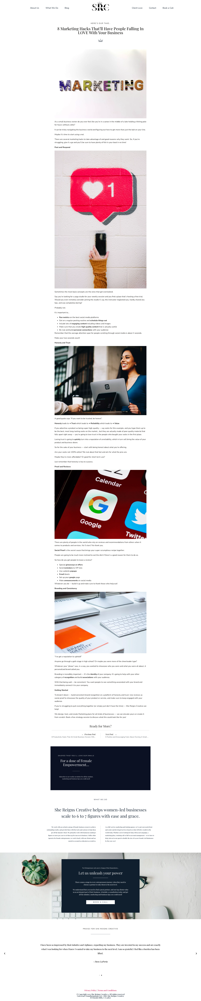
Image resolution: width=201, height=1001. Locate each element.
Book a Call (168, 8)
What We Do (52, 8)
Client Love (137, 8)
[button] (4, 953)
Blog (67, 8)
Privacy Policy (90, 990)
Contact (152, 8)
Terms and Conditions (107, 990)
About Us (34, 8)
